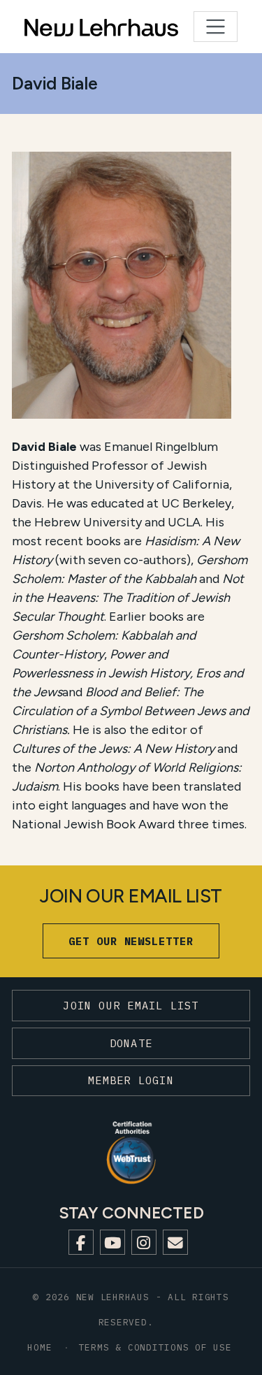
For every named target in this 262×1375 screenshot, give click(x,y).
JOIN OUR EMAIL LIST (130, 1005)
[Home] (67, 26)
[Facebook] (81, 1242)
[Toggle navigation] (216, 27)
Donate (131, 1043)
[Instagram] (144, 1242)
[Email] (175, 1242)
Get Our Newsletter (131, 941)
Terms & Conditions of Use (155, 1347)
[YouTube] (112, 1242)
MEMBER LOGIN (131, 1080)
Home (39, 1347)
